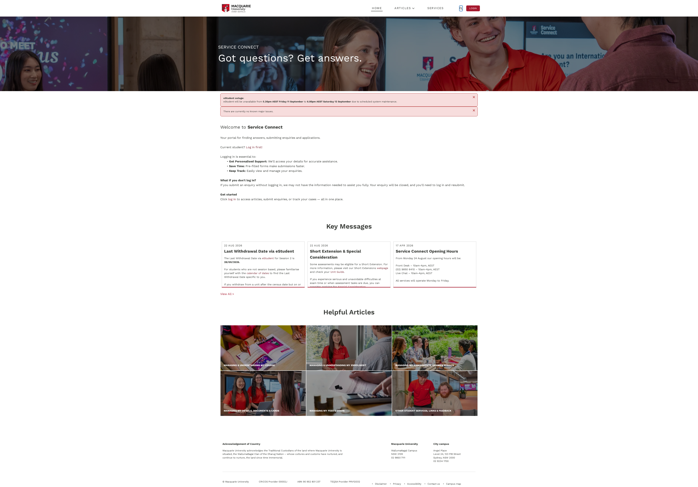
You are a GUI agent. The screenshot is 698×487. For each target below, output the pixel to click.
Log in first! (254, 147)
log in (232, 199)
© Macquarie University (235, 481)
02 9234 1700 (441, 461)
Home (377, 8)
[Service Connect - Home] (236, 8)
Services (435, 8)
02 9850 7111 (398, 457)
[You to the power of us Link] (450, 426)
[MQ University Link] (240, 428)
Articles (402, 8)
